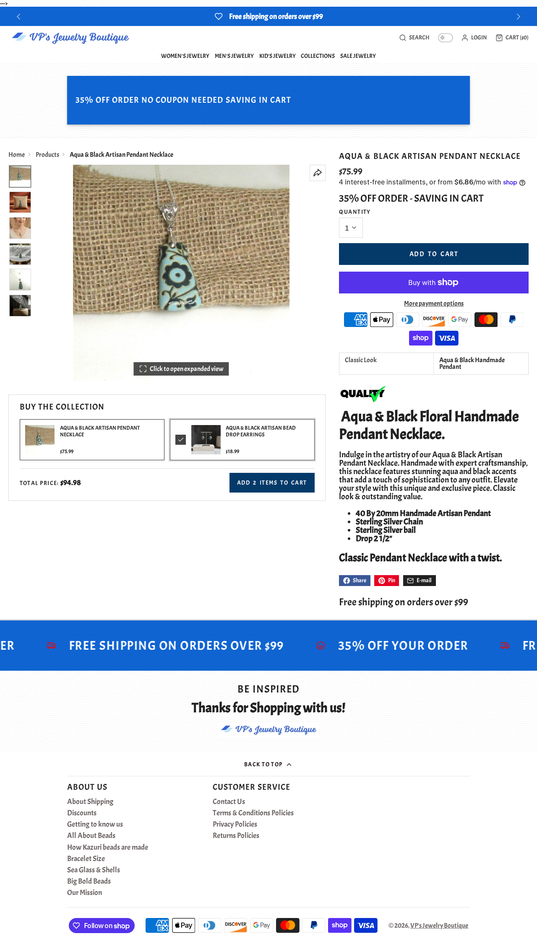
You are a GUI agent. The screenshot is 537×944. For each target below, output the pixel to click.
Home (16, 154)
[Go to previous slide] (18, 16)
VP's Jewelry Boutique (439, 925)
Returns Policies (236, 836)
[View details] (206, 439)
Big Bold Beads (89, 881)
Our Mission (84, 893)
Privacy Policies (235, 824)
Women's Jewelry (185, 56)
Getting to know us (95, 824)
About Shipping (90, 802)
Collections (318, 56)
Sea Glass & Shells (93, 870)
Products (47, 154)
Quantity (355, 212)
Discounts (81, 813)
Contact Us (229, 802)
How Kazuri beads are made (107, 847)
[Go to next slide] (519, 16)
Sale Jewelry (358, 56)
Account (474, 37)
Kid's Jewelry (277, 56)
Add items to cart (272, 482)
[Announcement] (268, 16)
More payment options (434, 303)
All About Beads (91, 836)
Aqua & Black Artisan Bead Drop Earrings (261, 431)
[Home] (70, 37)
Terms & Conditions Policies (253, 813)
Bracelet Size (86, 859)
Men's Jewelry (234, 56)
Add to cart (434, 254)
